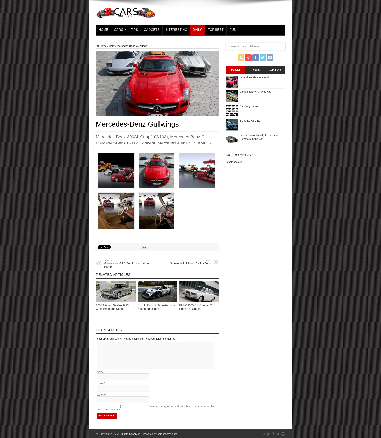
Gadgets (152, 29)
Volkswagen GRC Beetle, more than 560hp (126, 263)
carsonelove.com (167, 433)
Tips (134, 29)
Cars (118, 29)
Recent (255, 69)
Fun (233, 29)
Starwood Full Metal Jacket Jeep (190, 262)
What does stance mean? (254, 77)
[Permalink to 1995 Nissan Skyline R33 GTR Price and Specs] (116, 300)
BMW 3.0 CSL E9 (250, 120)
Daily (197, 29)
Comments (275, 69)
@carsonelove (240, 155)
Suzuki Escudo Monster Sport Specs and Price (157, 307)
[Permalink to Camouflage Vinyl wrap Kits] (232, 101)
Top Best (216, 29)
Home (103, 29)
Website (101, 394)
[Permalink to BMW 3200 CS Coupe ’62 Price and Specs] (199, 300)
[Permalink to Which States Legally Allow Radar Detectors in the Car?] (232, 144)
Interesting (176, 29)
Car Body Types (249, 106)
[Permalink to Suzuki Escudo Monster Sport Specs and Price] (157, 300)
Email (100, 383)
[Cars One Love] (125, 15)
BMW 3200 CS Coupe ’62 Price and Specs (196, 307)
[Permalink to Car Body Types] (232, 115)
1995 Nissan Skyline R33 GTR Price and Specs (112, 307)
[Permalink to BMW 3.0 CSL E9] (232, 130)
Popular (235, 69)
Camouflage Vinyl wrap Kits (255, 91)
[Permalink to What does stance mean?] (232, 86)
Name (100, 371)
